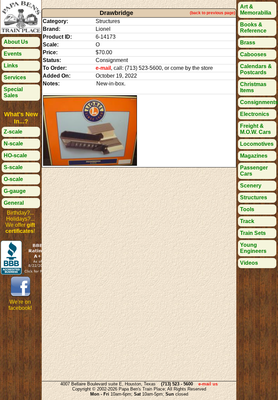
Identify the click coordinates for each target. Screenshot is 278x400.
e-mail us (208, 383)
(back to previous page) (212, 13)
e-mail (103, 68)
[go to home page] (20, 32)
